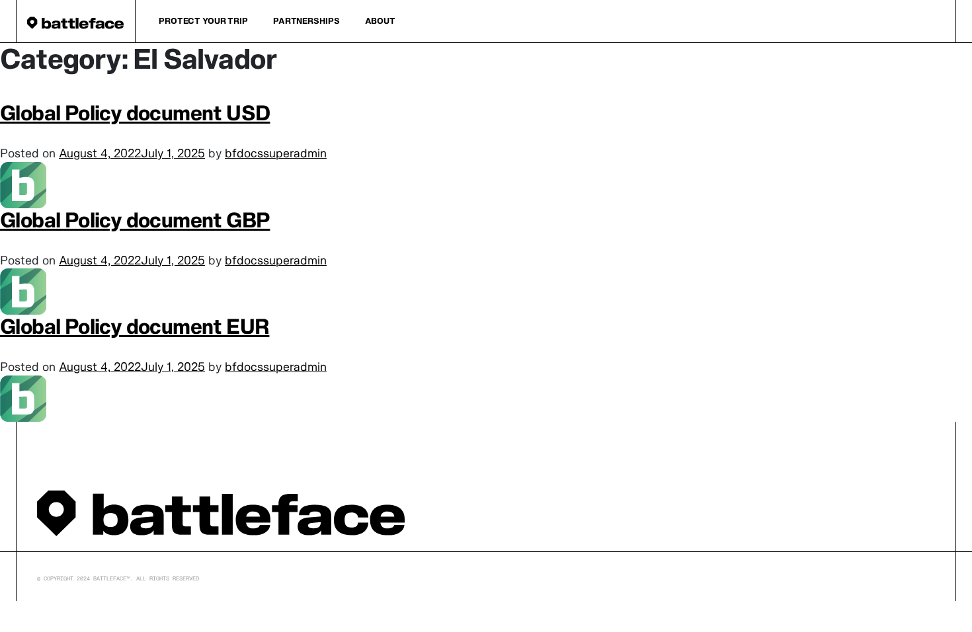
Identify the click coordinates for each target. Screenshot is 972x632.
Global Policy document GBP (135, 220)
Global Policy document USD (135, 113)
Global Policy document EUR (134, 326)
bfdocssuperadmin (276, 153)
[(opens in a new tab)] (23, 183)
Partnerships (306, 21)
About (380, 21)
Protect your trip (203, 21)
